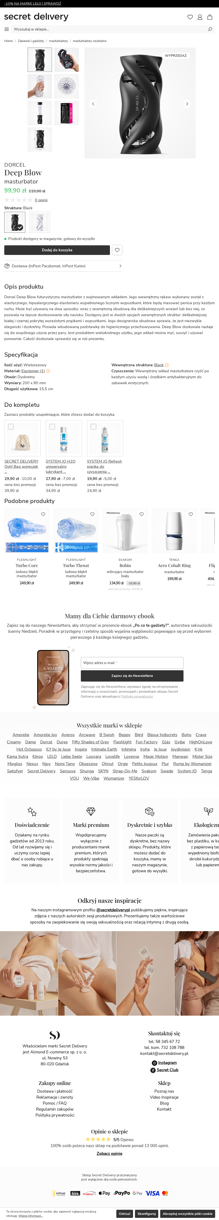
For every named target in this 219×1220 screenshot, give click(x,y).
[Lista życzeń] (190, 17)
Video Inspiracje (164, 1097)
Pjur (165, 764)
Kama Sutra (17, 756)
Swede (167, 771)
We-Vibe (91, 778)
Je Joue (160, 749)
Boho (186, 735)
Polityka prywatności (55, 1115)
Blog (164, 1103)
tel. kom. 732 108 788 (164, 1047)
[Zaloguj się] (200, 17)
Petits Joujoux (144, 764)
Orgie (123, 764)
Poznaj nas (164, 1091)
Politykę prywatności (137, 696)
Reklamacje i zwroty (54, 1097)
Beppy (124, 735)
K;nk (199, 749)
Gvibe (180, 742)
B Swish (106, 735)
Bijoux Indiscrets (162, 735)
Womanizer (114, 778)
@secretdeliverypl (113, 910)
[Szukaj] (210, 29)
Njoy (46, 764)
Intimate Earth (104, 749)
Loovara (93, 756)
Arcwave (87, 735)
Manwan (180, 756)
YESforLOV (139, 778)
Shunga (87, 771)
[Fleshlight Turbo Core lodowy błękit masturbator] (26, 530)
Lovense (131, 756)
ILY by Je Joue (58, 749)
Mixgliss (14, 764)
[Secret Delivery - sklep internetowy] (36, 17)
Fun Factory (147, 742)
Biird (139, 735)
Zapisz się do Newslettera (132, 675)
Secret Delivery (41, 771)
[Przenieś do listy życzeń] (117, 250)
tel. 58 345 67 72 (164, 1041)
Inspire (81, 749)
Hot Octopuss (29, 749)
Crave (201, 735)
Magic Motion (156, 756)
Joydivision (180, 749)
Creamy (14, 742)
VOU (74, 778)
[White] (39, 222)
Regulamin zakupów (55, 1109)
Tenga (206, 771)
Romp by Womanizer (192, 764)
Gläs (166, 742)
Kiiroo (38, 756)
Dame (30, 742)
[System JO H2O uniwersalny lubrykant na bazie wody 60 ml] (63, 438)
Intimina (128, 749)
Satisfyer (15, 771)
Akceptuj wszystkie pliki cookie (188, 1213)
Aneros (68, 735)
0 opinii (41, 200)
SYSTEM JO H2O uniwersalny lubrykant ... (60, 466)
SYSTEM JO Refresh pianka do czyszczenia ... (104, 466)
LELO (52, 756)
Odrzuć (124, 1213)
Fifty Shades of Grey (90, 742)
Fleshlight (122, 742)
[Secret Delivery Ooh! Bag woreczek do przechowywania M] (22, 438)
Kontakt (164, 1109)
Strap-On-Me (125, 771)
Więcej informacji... (30, 1216)
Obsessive (88, 764)
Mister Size (202, 756)
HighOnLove (200, 742)
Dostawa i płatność (55, 1091)
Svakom (149, 771)
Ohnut (108, 764)
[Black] (14, 222)
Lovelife (112, 756)
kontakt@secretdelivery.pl (164, 1053)
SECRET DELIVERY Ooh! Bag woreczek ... (21, 466)
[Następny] (187, 103)
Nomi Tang (65, 764)
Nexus (32, 764)
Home (8, 41)
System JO (187, 771)
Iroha (145, 749)
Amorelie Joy (45, 735)
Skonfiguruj (147, 1213)
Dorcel (15, 165)
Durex (62, 742)
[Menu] (6, 29)
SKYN (103, 771)
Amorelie (21, 735)
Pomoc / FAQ (55, 1103)
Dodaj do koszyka (57, 250)
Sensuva (67, 771)
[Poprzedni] (93, 103)
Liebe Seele (71, 756)
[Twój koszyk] (212, 17)
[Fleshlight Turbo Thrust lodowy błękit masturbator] (75, 530)
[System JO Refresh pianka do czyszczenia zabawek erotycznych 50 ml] (105, 438)
